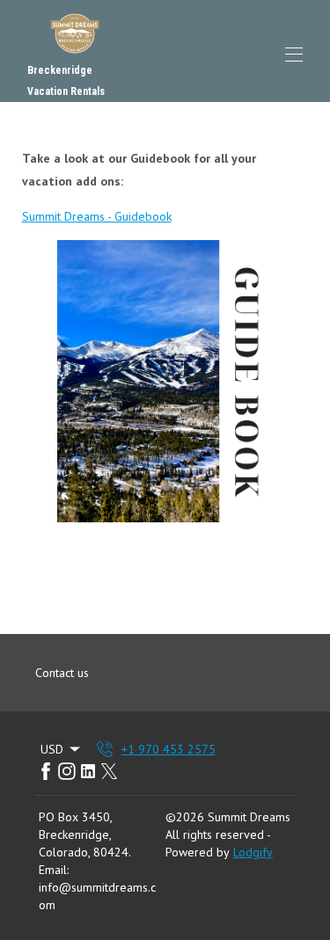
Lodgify (253, 852)
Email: (54, 870)
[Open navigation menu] (294, 54)
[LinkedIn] (88, 771)
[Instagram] (66, 771)
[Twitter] (109, 771)
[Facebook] (45, 771)
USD (51, 749)
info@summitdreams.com (97, 896)
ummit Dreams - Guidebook (100, 216)
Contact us (62, 673)
